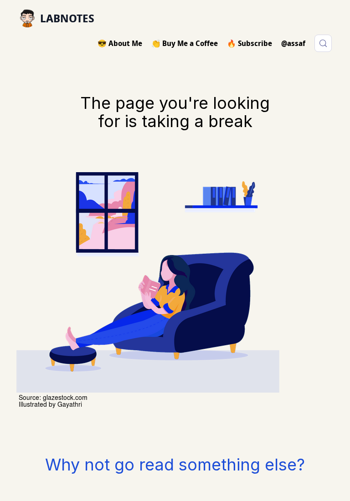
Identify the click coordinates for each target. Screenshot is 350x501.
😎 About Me (120, 43)
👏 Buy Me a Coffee (184, 43)
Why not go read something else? (175, 465)
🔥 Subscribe (249, 43)
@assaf (293, 43)
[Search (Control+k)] (323, 43)
